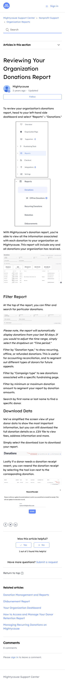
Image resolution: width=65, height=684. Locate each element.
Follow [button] (32, 96)
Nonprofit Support (49, 17)
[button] (47, 6)
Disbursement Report (16, 601)
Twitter (10, 525)
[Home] (6, 8)
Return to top (11, 573)
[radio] (23, 545)
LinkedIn (15, 525)
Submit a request (47, 562)
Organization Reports (18, 21)
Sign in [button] (54, 6)
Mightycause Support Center (19, 17)
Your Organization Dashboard (22, 607)
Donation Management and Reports (26, 594)
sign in (14, 657)
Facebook (5, 525)
